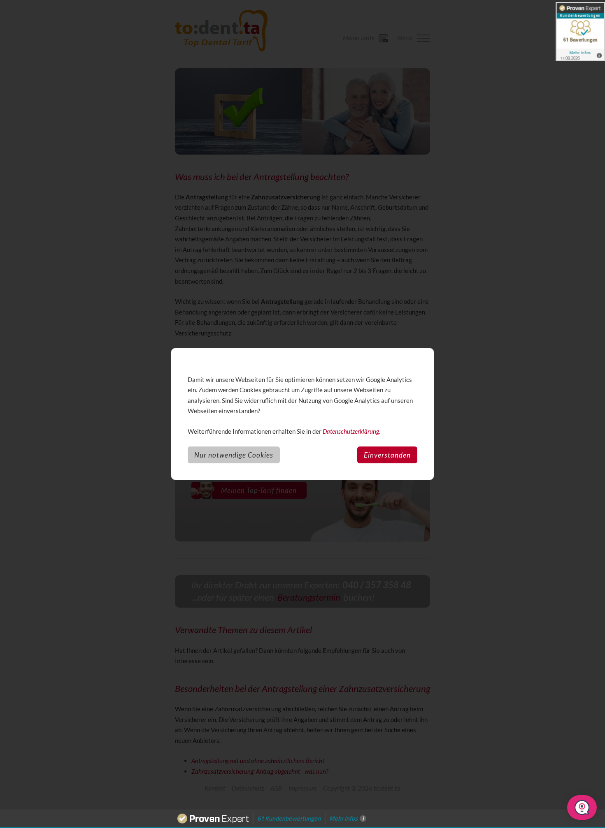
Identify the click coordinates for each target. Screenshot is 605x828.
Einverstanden (387, 455)
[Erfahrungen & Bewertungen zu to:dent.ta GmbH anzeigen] (580, 31)
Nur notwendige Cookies (233, 455)
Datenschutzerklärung (351, 431)
